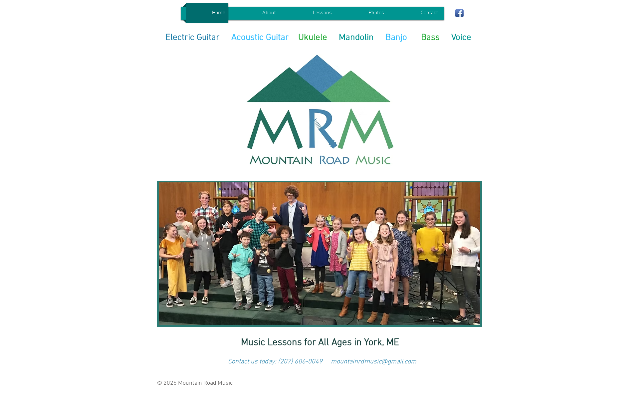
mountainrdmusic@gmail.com (373, 362)
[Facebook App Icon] (459, 13)
